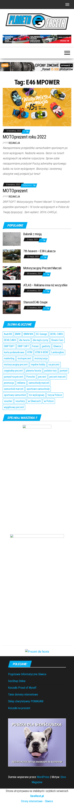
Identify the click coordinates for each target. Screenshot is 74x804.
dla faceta (24, 340)
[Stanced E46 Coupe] (12, 307)
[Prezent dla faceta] (37, 651)
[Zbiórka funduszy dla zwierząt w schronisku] (37, 742)
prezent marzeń (57, 376)
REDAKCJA (14, 143)
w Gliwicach (34, 401)
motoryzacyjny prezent (16, 364)
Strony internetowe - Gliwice (37, 801)
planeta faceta (33, 370)
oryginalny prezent (13, 370)
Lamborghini (57, 352)
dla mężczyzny (40, 340)
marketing (9, 358)
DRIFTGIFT (9, 346)
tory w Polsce (55, 395)
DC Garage (41, 334)
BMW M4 (28, 334)
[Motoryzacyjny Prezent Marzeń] (12, 273)
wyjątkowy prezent (14, 407)
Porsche (30, 376)
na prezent (53, 364)
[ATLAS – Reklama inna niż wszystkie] (12, 290)
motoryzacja (41, 358)
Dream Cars (57, 340)
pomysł (64, 370)
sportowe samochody (38, 389)
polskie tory (50, 370)
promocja (9, 382)
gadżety (46, 346)
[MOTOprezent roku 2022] (37, 107)
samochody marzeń (39, 382)
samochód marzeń (13, 389)
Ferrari (35, 346)
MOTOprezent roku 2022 (24, 137)
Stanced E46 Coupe (35, 302)
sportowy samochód (15, 395)
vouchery (20, 401)
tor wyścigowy (36, 395)
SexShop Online (17, 681)
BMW (17, 334)
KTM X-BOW (41, 352)
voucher (8, 401)
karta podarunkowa (14, 352)
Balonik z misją (32, 234)
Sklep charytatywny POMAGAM (25, 701)
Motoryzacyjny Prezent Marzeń (42, 268)
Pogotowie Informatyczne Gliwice (27, 674)
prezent (42, 376)
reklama (21, 382)
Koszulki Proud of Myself (22, 687)
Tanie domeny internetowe (23, 694)
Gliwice (57, 346)
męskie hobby (38, 364)
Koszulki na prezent (19, 708)
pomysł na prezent (13, 376)
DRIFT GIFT (23, 346)
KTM (29, 352)
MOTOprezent (15, 190)
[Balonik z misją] (12, 239)
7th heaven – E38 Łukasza (39, 251)
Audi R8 (8, 334)
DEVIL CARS (56, 334)
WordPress (43, 777)
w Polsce (49, 401)
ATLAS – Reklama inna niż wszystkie (45, 285)
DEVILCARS (10, 340)
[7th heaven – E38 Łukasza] (12, 256)
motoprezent (24, 358)
